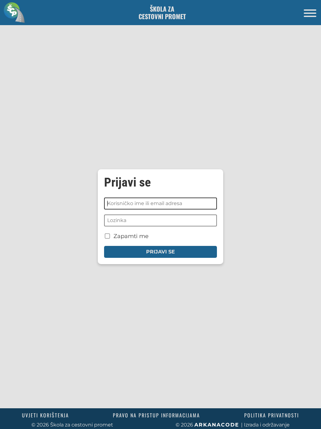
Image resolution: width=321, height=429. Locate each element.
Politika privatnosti (271, 415)
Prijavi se (160, 252)
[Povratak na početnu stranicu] (12, 12)
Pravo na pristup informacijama (156, 415)
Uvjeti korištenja (45, 415)
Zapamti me (130, 236)
